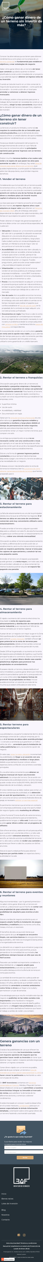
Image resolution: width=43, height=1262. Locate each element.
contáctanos (24, 1106)
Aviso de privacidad (13, 1243)
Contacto (6, 1220)
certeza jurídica (11, 324)
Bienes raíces (7, 1199)
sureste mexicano (17, 639)
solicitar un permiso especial (26, 800)
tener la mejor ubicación (20, 754)
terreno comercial (7, 62)
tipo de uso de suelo (28, 306)
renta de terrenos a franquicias (22, 418)
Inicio (4, 1194)
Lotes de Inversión (10, 1204)
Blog (4, 1210)
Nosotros (5, 1215)
